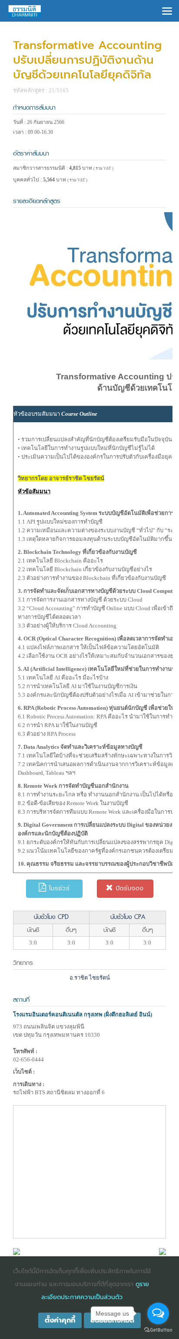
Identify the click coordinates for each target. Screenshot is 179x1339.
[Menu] (167, 10)
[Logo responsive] (25, 11)
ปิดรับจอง (128, 888)
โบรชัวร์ (58, 888)
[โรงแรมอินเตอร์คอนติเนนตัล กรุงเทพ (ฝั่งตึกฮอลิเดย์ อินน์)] (16, 1251)
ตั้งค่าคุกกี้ (60, 1320)
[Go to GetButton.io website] (158, 1330)
